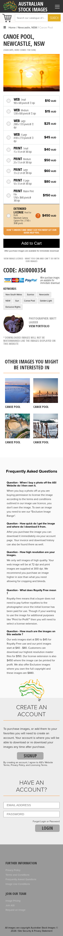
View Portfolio (39, 326)
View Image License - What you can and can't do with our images (31, 260)
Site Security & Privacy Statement (35, 930)
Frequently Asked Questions (21, 879)
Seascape (8, 49)
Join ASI (10, 905)
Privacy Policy (13, 870)
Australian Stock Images (32, 6)
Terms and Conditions (17, 874)
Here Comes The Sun (24, 49)
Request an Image (15, 909)
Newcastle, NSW (27, 27)
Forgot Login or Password (46, 821)
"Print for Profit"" (21, 619)
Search (54, 18)
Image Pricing (13, 900)
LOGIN (47, 828)
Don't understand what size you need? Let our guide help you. (31, 231)
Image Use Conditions (18, 884)
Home (12, 27)
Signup (30, 756)
